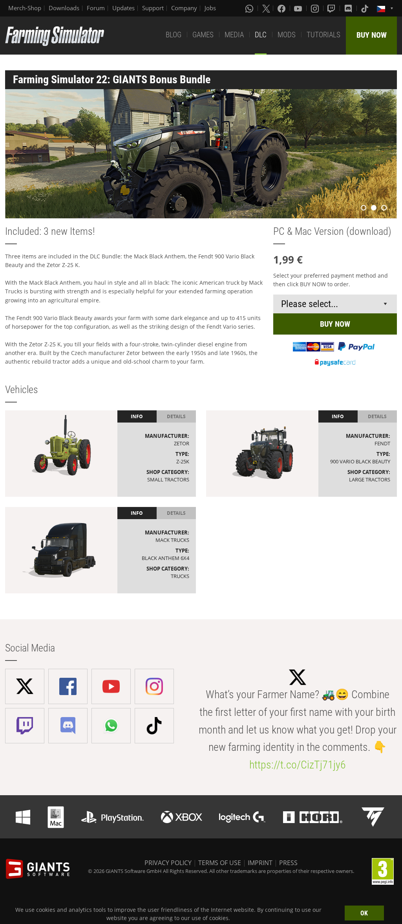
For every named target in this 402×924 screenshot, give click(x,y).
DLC (261, 34)
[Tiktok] (365, 8)
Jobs (210, 8)
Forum (96, 8)
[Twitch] (332, 8)
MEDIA (234, 34)
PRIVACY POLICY (168, 862)
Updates (123, 8)
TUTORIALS (323, 34)
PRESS (288, 862)
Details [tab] (176, 416)
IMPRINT (260, 862)
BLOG (173, 34)
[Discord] (349, 8)
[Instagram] (315, 8)
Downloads (64, 8)
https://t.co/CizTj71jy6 (297, 764)
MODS (287, 34)
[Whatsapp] (250, 8)
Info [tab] (137, 416)
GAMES (203, 34)
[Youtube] (298, 8)
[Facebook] (282, 8)
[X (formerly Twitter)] (266, 8)
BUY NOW (371, 35)
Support (153, 8)
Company (184, 8)
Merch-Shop (24, 8)
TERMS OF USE (219, 862)
